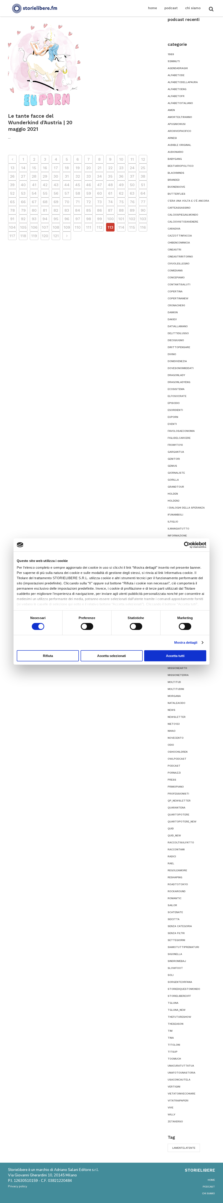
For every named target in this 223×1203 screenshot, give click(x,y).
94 (44, 218)
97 (77, 218)
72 (88, 201)
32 (78, 176)
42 (45, 184)
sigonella (175, 954)
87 (110, 210)
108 (56, 227)
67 (34, 201)
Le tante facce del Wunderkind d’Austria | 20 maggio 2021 (40, 122)
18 (67, 167)
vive (170, 1107)
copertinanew (178, 298)
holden (173, 493)
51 (143, 184)
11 (132, 159)
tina (171, 1037)
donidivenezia (177, 361)
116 (143, 227)
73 (99, 201)
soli (171, 975)
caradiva (174, 228)
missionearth (177, 668)
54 (34, 193)
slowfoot (175, 968)
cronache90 (176, 305)
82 (56, 210)
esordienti (175, 410)
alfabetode (176, 75)
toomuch (174, 1058)
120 (45, 235)
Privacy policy (17, 1186)
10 (121, 159)
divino (172, 354)
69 (56, 201)
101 (121, 218)
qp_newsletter (179, 800)
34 (99, 176)
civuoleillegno (178, 263)
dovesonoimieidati (181, 368)
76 (132, 201)
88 (121, 210)
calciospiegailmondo (183, 214)
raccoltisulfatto (181, 842)
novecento (176, 737)
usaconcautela (179, 1079)
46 (88, 184)
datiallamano (178, 326)
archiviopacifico (179, 131)
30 (56, 176)
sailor (172, 905)
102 (132, 218)
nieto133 (174, 723)
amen (171, 110)
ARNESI (172, 138)
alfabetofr (176, 96)
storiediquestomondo (184, 988)
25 (143, 167)
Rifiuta (48, 656)
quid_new (174, 835)
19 (78, 167)
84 (77, 210)
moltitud (174, 682)
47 (99, 184)
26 (12, 176)
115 (132, 227)
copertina (175, 291)
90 (143, 210)
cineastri (174, 249)
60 (99, 193)
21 (99, 167)
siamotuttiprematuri (183, 947)
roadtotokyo (178, 884)
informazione (177, 535)
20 (88, 167)
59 (88, 193)
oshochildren (178, 751)
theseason (175, 1023)
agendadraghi (178, 68)
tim (170, 1030)
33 (88, 176)
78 (12, 210)
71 (78, 201)
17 (56, 167)
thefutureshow (179, 1016)
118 (23, 235)
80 (34, 210)
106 (34, 227)
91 (12, 218)
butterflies (176, 193)
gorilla (173, 479)
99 (99, 218)
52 (12, 193)
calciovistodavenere (183, 221)
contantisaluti (179, 284)
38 (143, 176)
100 (110, 218)
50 (132, 184)
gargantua (176, 451)
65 (12, 201)
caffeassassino (179, 207)
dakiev (172, 319)
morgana (174, 696)
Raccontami (176, 849)
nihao (172, 730)
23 (121, 167)
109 (67, 227)
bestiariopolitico (181, 165)
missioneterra (178, 675)
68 (45, 201)
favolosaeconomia (181, 430)
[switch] (87, 626)
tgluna (173, 1002)
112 (99, 227)
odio (171, 744)
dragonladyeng (179, 382)
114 (121, 227)
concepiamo (176, 277)
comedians (175, 270)
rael (171, 863)
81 (45, 210)
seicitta (173, 919)
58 (77, 193)
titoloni (174, 1044)
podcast (174, 765)
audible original (179, 144)
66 (23, 201)
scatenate (175, 912)
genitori (174, 458)
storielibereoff (179, 995)
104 (12, 227)
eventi (172, 423)
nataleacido (176, 702)
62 (121, 193)
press (172, 779)
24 (132, 167)
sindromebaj (177, 961)
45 (77, 184)
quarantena (176, 807)
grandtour (176, 486)
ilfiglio (173, 521)
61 (110, 193)
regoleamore (177, 870)
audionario (175, 151)
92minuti (174, 61)
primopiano (176, 786)
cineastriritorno (180, 256)
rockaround (177, 891)
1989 (171, 54)
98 (88, 218)
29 (45, 176)
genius (172, 465)
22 (110, 167)
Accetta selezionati (111, 656)
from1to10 (175, 444)
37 (132, 176)
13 (12, 167)
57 (66, 193)
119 (34, 235)
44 (66, 184)
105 (23, 227)
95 (56, 218)
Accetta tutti (175, 656)
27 (23, 176)
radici (172, 856)
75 (121, 201)
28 (34, 176)
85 (88, 210)
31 (67, 176)
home (211, 1179)
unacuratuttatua (181, 1065)
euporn (173, 417)
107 (45, 227)
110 (78, 227)
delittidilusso (178, 333)
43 (56, 184)
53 (23, 193)
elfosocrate (177, 396)
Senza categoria (180, 926)
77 (143, 201)
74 (110, 201)
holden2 (173, 500)
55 (45, 193)
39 (12, 184)
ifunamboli (175, 514)
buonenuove (176, 186)
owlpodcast (177, 758)
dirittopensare (179, 347)
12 (143, 159)
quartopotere (178, 814)
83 (66, 210)
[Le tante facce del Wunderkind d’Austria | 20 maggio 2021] (44, 64)
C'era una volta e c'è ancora (188, 200)
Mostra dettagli (186, 642)
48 (110, 184)
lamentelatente (184, 1147)
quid (171, 828)
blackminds (176, 172)
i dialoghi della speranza (186, 507)
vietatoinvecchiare (181, 1093)
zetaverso (175, 1121)
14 (23, 167)
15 (34, 167)
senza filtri (176, 933)
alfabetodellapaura (183, 82)
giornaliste (176, 472)
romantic (174, 898)
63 (132, 193)
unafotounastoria (181, 1072)
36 (121, 176)
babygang (175, 158)
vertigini (174, 1086)
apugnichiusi (177, 124)
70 (66, 201)
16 (45, 167)
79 (23, 210)
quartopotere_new (182, 821)
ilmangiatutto (178, 528)
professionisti (178, 793)
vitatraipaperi (178, 1100)
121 (56, 235)
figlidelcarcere (179, 437)
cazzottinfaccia (180, 235)
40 (23, 184)
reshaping (175, 877)
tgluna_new (177, 1009)
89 (132, 210)
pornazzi (174, 772)
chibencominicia (179, 242)
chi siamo (208, 1193)
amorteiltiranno (180, 117)
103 (143, 218)
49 (121, 184)
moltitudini (176, 689)
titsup (172, 1051)
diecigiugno (176, 340)
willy (171, 1114)
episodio (174, 403)
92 (23, 218)
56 (56, 193)
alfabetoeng (177, 89)
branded (174, 179)
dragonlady (176, 375)
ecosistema (176, 389)
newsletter (177, 716)
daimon (173, 312)
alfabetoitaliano (180, 103)
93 (34, 218)
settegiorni (176, 940)
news (171, 709)
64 (142, 193)
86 (99, 210)
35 (110, 176)
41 (34, 184)
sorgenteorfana (180, 981)
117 (12, 235)
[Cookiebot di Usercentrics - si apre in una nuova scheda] (187, 544)
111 (88, 227)
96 (66, 218)
